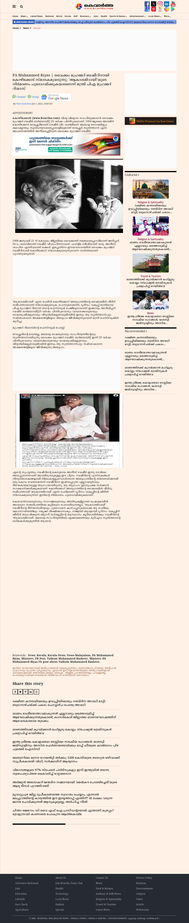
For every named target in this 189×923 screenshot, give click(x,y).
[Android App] (173, 9)
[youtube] (173, 4)
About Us (61, 878)
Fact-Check (21, 904)
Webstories (142, 910)
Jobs (95, 16)
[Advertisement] (94, 50)
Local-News (154, 16)
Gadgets (140, 894)
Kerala (68, 16)
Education (21, 894)
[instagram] (160, 4)
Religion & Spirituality (108, 899)
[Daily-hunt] (160, 9)
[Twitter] (154, 4)
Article (140, 904)
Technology (62, 894)
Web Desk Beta (23, 104)
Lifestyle (20, 899)
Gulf (76, 16)
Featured (131, 175)
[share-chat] (167, 9)
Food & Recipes (104, 888)
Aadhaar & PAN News (108, 894)
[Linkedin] (167, 4)
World (59, 16)
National (49, 16)
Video (139, 899)
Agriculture (21, 910)
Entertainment (137, 16)
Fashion (60, 904)
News (23, 16)
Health (104, 16)
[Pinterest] (154, 9)
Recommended (135, 331)
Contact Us (102, 878)
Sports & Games (117, 16)
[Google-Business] (147, 9)
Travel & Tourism (106, 904)
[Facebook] (147, 4)
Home (15, 16)
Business (84, 16)
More (166, 16)
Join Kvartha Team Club (69, 883)
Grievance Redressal (26, 883)
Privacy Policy (144, 878)
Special (60, 910)
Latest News (36, 16)
